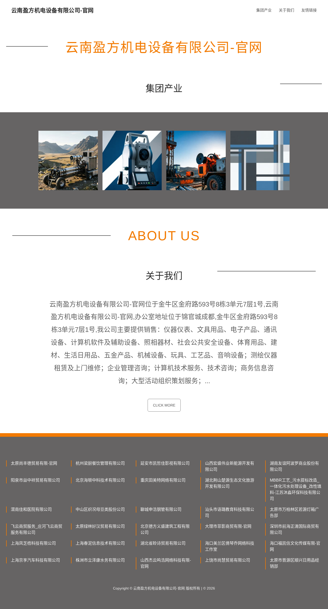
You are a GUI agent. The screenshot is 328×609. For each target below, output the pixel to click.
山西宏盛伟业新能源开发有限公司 (229, 466)
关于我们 (286, 10)
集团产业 (264, 10)
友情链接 (309, 10)
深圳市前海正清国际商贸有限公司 (294, 529)
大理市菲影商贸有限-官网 (228, 526)
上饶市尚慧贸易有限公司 (227, 560)
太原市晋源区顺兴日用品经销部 (294, 563)
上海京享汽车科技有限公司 (35, 560)
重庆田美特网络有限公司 (163, 480)
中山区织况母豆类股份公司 (100, 509)
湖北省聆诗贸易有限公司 (163, 543)
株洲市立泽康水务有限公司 (100, 560)
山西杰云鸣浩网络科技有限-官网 (165, 563)
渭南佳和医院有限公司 (31, 509)
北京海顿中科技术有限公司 (100, 480)
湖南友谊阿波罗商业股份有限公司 (294, 466)
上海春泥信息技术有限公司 (100, 543)
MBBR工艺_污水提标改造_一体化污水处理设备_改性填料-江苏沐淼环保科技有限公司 (295, 489)
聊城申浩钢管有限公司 (160, 509)
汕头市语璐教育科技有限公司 (229, 512)
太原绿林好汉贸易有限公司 (100, 526)
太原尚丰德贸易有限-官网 (34, 463)
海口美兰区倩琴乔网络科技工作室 (229, 546)
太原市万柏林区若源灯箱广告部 (294, 512)
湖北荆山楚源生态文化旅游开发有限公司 (229, 483)
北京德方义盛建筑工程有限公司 (165, 529)
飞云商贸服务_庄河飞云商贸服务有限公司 (36, 529)
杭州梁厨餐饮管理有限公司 (100, 463)
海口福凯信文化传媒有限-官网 (295, 546)
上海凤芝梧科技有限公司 (33, 543)
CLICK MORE (164, 405)
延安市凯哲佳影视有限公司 (165, 463)
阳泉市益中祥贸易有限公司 (35, 480)
